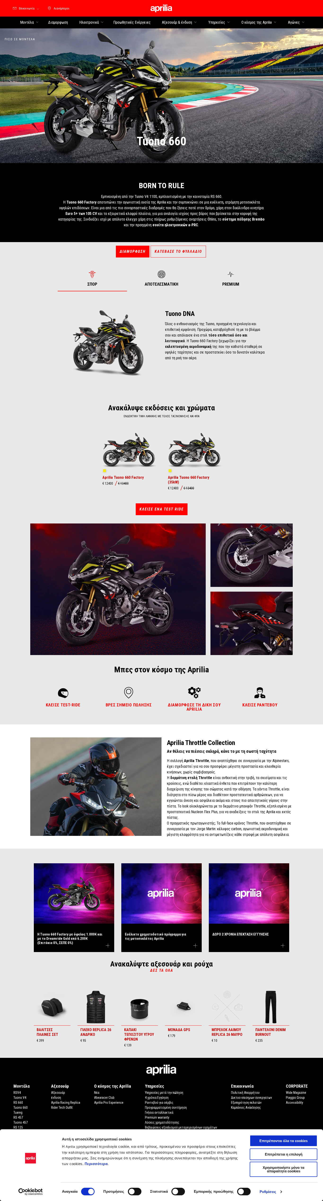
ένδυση (56, 1097)
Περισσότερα (96, 1164)
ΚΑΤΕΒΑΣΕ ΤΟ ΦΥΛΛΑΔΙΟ (178, 251)
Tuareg (17, 1112)
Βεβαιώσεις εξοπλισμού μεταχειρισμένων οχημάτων (181, 1127)
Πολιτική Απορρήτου (245, 1093)
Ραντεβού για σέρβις (159, 1102)
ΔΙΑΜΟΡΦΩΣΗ (133, 251)
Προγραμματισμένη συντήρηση (166, 1107)
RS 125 (18, 1127)
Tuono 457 (20, 1122)
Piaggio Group (295, 1097)
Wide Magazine (296, 1093)
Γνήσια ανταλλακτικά (159, 1112)
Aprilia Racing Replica (65, 1102)
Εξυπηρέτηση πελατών (246, 1102)
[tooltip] (104, 471)
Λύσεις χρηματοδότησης (162, 1122)
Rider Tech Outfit (62, 1107)
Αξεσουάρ (58, 1093)
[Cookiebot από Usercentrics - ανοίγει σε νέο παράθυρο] (30, 1191)
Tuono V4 (19, 1097)
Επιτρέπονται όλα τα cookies (283, 1141)
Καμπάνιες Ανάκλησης (246, 1107)
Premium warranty (157, 1117)
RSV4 (17, 1093)
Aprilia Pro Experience (108, 1102)
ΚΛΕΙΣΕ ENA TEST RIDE (162, 509)
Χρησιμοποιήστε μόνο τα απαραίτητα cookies (283, 1169)
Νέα (96, 1093)
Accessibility (294, 1102)
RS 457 (18, 1117)
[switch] (134, 1191)
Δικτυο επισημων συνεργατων (251, 1097)
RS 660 (18, 1102)
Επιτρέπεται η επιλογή (283, 1154)
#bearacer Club (104, 1097)
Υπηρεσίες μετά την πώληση (164, 1093)
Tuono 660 (20, 1107)
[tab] (92, 278)
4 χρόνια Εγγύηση (157, 1097)
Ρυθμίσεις (268, 1192)
